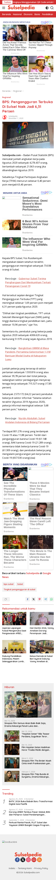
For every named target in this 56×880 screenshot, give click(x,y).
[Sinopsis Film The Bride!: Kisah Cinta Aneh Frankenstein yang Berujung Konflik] (11, 762)
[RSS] (39, 860)
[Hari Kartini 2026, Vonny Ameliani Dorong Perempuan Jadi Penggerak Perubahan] (42, 618)
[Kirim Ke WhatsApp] (51, 599)
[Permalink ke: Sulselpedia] (4, 117)
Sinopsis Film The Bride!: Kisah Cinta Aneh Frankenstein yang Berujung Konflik (36, 762)
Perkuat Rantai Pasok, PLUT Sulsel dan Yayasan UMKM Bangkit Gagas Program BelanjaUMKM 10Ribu (29, 824)
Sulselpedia (13, 116)
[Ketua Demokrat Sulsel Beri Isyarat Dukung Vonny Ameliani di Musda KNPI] (42, 646)
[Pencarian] (52, 7)
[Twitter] (22, 860)
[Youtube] (34, 860)
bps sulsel (8, 584)
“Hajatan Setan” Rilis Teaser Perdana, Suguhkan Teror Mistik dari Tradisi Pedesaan (36, 735)
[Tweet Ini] (33, 599)
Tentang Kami (25, 868)
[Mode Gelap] (47, 7)
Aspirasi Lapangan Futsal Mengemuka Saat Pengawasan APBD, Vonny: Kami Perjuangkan (14, 631)
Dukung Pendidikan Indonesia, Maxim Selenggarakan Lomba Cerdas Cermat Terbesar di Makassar (13, 659)
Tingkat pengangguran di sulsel (19, 589)
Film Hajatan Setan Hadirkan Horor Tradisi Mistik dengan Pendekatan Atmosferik (36, 748)
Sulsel (20, 584)
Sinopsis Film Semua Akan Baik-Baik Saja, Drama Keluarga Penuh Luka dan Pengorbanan (25, 724)
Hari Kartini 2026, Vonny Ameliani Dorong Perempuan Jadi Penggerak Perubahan (42, 631)
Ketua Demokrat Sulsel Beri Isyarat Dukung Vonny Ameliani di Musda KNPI (41, 659)
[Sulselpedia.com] (20, 7)
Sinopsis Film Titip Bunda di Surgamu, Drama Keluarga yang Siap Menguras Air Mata (36, 775)
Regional (6, 97)
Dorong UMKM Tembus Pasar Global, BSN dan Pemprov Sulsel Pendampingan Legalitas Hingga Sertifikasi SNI (29, 813)
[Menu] (4, 7)
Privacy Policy (41, 868)
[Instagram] (28, 860)
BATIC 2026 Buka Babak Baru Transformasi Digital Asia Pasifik (31, 802)
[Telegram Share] (45, 599)
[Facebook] (17, 860)
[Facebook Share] (27, 599)
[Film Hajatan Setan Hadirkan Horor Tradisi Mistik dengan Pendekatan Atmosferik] (11, 749)
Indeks (12, 868)
